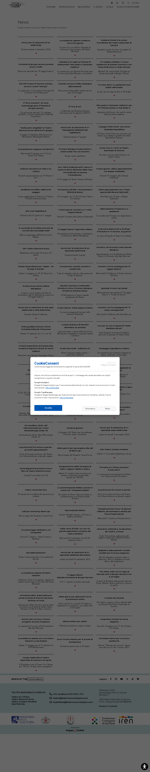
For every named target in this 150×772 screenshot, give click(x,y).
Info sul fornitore (52, 388)
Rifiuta (107, 409)
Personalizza (90, 409)
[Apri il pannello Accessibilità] (144, 766)
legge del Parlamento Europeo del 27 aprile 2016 (65, 367)
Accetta (48, 408)
